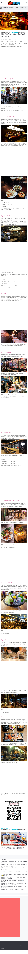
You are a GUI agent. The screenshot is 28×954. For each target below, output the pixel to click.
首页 (1, 7)
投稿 (2, 828)
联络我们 (2, 948)
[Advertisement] (14, 64)
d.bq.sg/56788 (14, 32)
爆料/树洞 (6, 828)
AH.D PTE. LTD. (9, 945)
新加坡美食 (5, 7)
